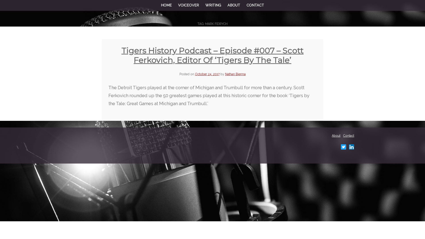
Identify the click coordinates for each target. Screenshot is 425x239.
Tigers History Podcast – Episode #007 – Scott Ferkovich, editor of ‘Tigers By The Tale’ (213, 55)
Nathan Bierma (235, 74)
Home (166, 5)
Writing (213, 5)
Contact (255, 5)
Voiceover (188, 5)
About (234, 5)
